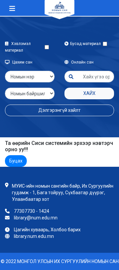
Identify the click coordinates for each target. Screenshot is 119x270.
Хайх (89, 93)
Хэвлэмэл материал (18, 47)
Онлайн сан (82, 62)
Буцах (15, 160)
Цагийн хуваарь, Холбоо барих (47, 229)
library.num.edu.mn (34, 236)
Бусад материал (86, 43)
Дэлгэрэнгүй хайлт (59, 110)
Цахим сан (21, 62)
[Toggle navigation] (12, 9)
